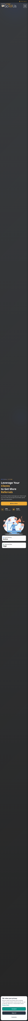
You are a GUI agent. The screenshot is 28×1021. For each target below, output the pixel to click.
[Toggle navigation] (25, 6)
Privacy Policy (5, 1005)
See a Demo (15, 503)
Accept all (14, 1008)
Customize (14, 1017)
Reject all (14, 1013)
